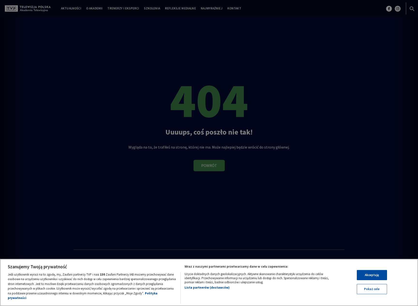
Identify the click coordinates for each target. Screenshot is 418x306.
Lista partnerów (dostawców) (207, 287)
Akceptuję (372, 275)
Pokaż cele (372, 289)
